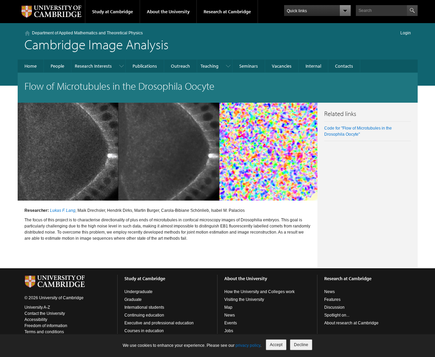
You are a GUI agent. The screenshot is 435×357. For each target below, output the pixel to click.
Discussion (334, 307)
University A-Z (37, 307)
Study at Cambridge (112, 11)
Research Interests (93, 66)
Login (405, 33)
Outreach (180, 66)
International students (144, 307)
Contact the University (44, 313)
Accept (276, 344)
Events (230, 323)
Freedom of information (45, 325)
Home (30, 66)
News (229, 315)
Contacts (344, 66)
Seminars (248, 66)
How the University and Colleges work (259, 291)
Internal (313, 66)
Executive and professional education (159, 323)
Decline (301, 344)
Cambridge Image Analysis (96, 44)
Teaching (210, 66)
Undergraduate (138, 291)
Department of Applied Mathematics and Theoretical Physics (87, 33)
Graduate (133, 299)
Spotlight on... (336, 315)
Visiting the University (244, 299)
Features (332, 299)
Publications (145, 66)
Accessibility (35, 319)
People (57, 66)
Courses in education (144, 330)
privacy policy (248, 345)
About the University (168, 11)
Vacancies (282, 66)
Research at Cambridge (227, 11)
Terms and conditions (44, 331)
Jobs (228, 330)
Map (228, 307)
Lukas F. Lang (62, 210)
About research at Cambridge (351, 323)
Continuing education (144, 315)
